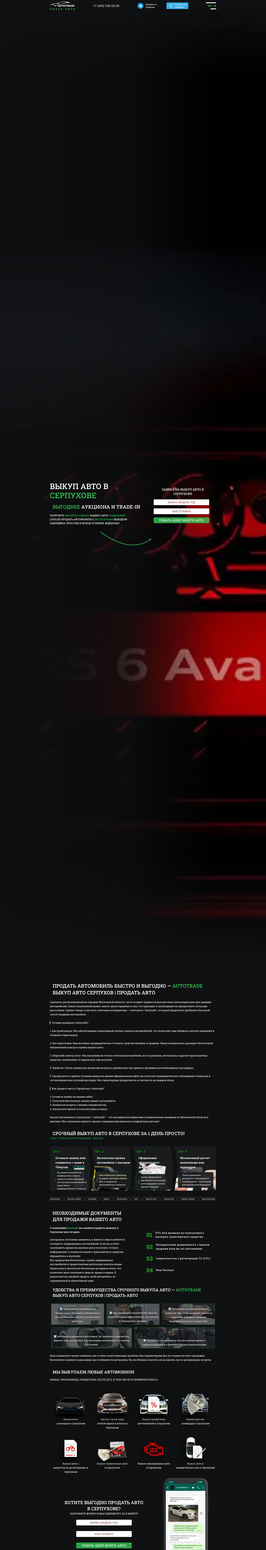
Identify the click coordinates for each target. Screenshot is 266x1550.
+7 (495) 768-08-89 (106, 6)
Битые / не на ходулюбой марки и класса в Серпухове (112, 1423)
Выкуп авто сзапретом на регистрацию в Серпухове (70, 1467)
